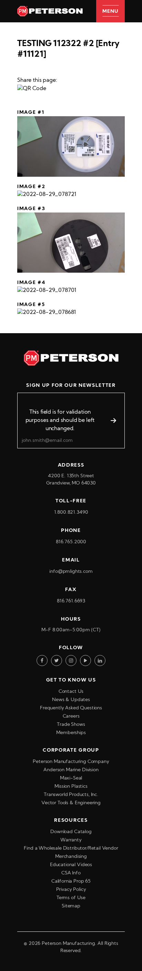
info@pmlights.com (70, 571)
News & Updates (71, 699)
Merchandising (71, 856)
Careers (71, 716)
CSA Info (71, 873)
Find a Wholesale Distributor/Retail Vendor (71, 848)
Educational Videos (71, 865)
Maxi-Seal (71, 778)
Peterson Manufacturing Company (71, 761)
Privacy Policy (71, 889)
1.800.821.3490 (71, 512)
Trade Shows (71, 724)
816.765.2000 (71, 542)
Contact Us (71, 691)
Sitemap (71, 906)
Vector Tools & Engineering (71, 803)
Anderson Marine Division (70, 770)
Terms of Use (71, 898)
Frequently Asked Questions (71, 708)
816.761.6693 (71, 601)
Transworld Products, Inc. (71, 794)
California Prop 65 (71, 881)
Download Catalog (70, 831)
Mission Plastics (70, 786)
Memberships (70, 732)
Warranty (71, 840)
